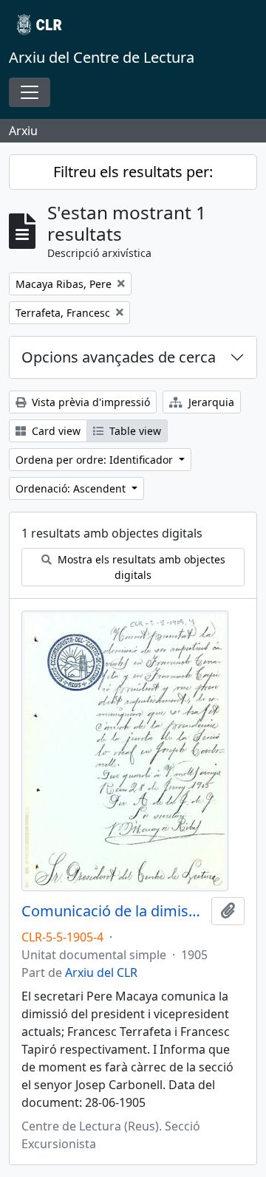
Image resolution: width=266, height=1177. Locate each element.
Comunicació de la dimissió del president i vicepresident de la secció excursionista (113, 911)
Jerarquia (209, 402)
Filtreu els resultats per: (133, 172)
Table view (133, 431)
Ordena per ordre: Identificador (96, 460)
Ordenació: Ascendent (72, 488)
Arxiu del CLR (101, 972)
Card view (55, 431)
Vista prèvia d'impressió (89, 402)
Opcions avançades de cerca (118, 357)
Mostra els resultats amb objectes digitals (140, 567)
